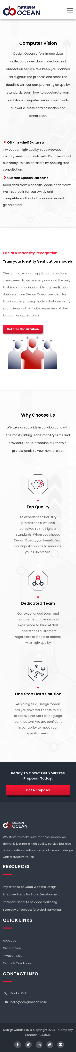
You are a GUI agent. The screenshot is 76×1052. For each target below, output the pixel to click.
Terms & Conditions (17, 963)
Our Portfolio (12, 948)
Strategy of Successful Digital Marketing (32, 909)
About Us (9, 940)
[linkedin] (37, 1045)
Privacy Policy (12, 956)
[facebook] (15, 1045)
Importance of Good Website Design (30, 887)
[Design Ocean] (21, 11)
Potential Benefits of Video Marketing (30, 902)
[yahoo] (47, 1045)
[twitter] (26, 1045)
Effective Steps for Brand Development (31, 894)
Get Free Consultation (23, 329)
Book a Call (19, 993)
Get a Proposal (38, 790)
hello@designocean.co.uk (29, 1002)
